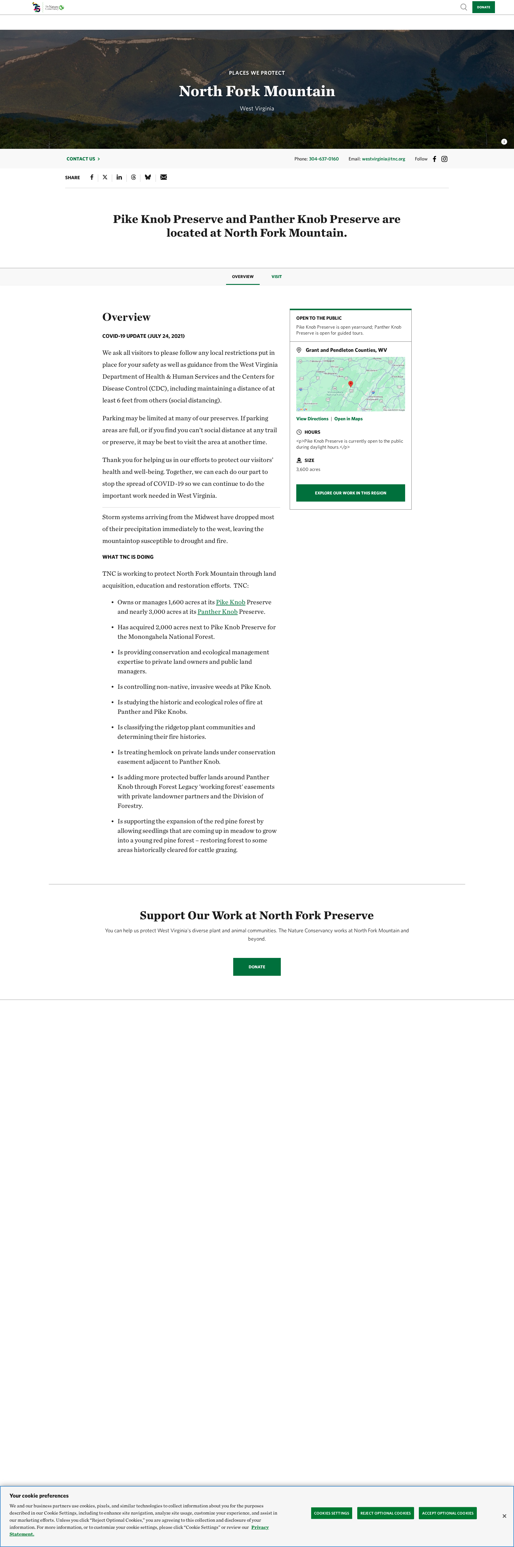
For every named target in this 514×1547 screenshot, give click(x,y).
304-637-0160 (324, 158)
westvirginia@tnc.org (383, 158)
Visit (277, 276)
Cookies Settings (331, 1513)
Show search (464, 7)
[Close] (504, 1516)
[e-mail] (163, 178)
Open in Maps (348, 418)
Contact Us (81, 158)
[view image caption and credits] (504, 139)
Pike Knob (230, 602)
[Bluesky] (148, 178)
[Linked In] (119, 178)
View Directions (312, 418)
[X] (105, 178)
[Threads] (133, 178)
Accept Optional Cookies (448, 1513)
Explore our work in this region (350, 493)
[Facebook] (91, 178)
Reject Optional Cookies (386, 1513)
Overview (243, 276)
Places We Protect (257, 73)
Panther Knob (218, 611)
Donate (483, 7)
